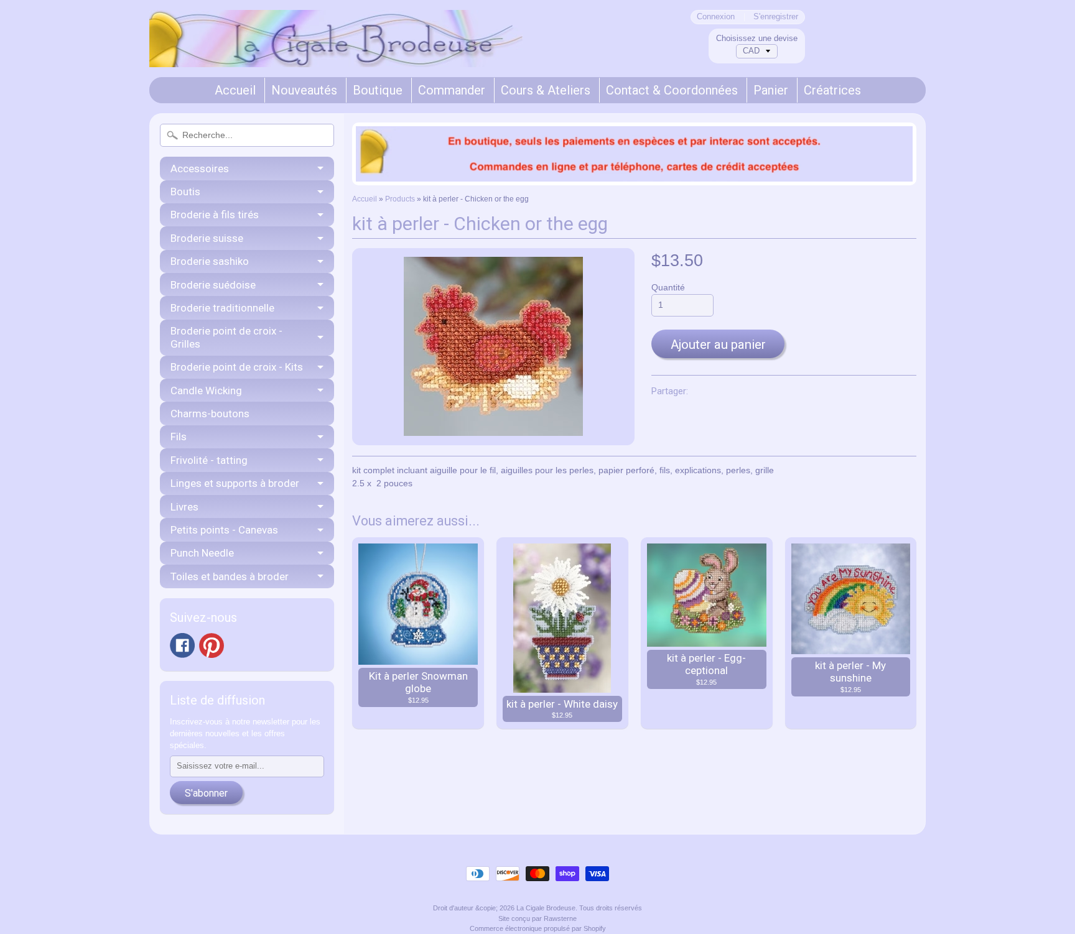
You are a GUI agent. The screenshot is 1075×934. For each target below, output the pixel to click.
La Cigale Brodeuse (545, 908)
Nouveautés (304, 90)
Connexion (716, 17)
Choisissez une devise (757, 38)
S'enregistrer (775, 17)
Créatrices (832, 90)
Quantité (668, 287)
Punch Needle (202, 553)
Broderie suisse (206, 238)
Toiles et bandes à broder (229, 576)
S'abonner (206, 793)
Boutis (185, 191)
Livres (184, 507)
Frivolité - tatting (209, 460)
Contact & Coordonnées (672, 90)
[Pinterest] (211, 645)
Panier (770, 90)
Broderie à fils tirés (214, 214)
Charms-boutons (209, 413)
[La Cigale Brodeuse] (336, 50)
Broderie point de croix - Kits (236, 367)
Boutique (378, 90)
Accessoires (199, 168)
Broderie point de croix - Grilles (226, 337)
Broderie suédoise (213, 285)
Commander (451, 90)
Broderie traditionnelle (222, 308)
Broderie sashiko (209, 261)
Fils (178, 436)
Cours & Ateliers (545, 90)
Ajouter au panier (718, 344)
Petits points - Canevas (224, 530)
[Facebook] (182, 645)
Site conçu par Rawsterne (537, 918)
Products (400, 199)
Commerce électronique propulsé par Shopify (538, 928)
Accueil (235, 90)
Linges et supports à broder (234, 483)
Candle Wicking (206, 390)
